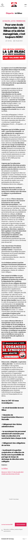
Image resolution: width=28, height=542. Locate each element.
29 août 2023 (18, 41)
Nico (11, 41)
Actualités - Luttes (9, 21)
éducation (6, 529)
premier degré (18, 529)
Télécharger (20, 524)
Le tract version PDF (7, 524)
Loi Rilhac (4, 468)
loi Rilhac (11, 529)
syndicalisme (7, 531)
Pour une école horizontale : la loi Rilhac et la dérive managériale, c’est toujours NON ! (14, 31)
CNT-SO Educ (10, 539)
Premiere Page (20, 21)
